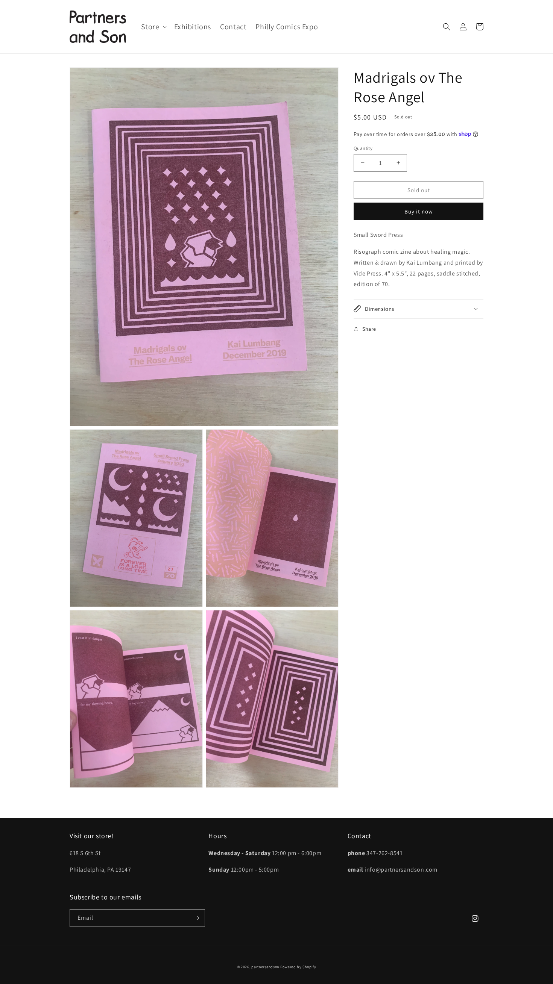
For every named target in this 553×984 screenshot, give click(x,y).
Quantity (363, 148)
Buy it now (418, 211)
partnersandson (265, 966)
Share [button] (369, 328)
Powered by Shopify (298, 966)
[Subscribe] (196, 918)
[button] (153, 26)
